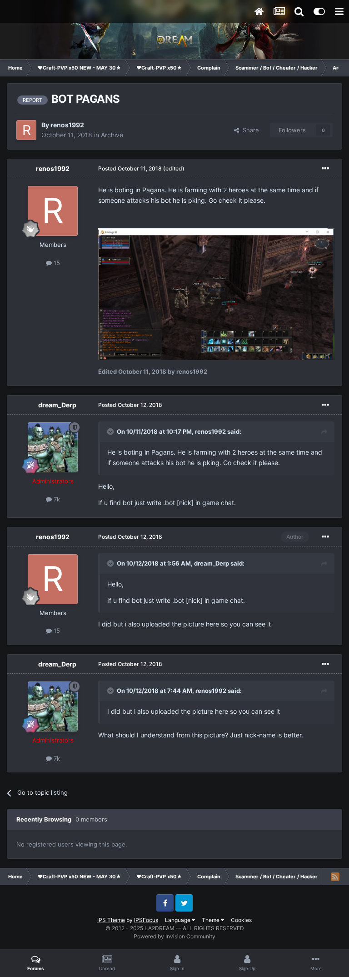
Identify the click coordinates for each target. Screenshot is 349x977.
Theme (211, 920)
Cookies (241, 920)
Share (249, 130)
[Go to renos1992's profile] (26, 130)
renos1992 (67, 125)
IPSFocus (146, 920)
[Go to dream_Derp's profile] (53, 447)
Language (178, 920)
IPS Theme (111, 920)
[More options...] (325, 168)
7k (56, 499)
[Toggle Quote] (111, 431)
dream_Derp (57, 405)
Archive (112, 135)
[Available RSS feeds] (335, 876)
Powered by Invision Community (174, 936)
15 (56, 262)
